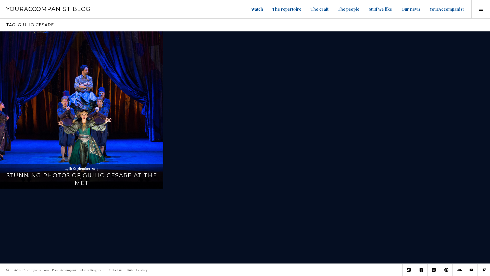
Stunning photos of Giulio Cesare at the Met (81, 179)
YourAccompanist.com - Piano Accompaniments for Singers (59, 270)
